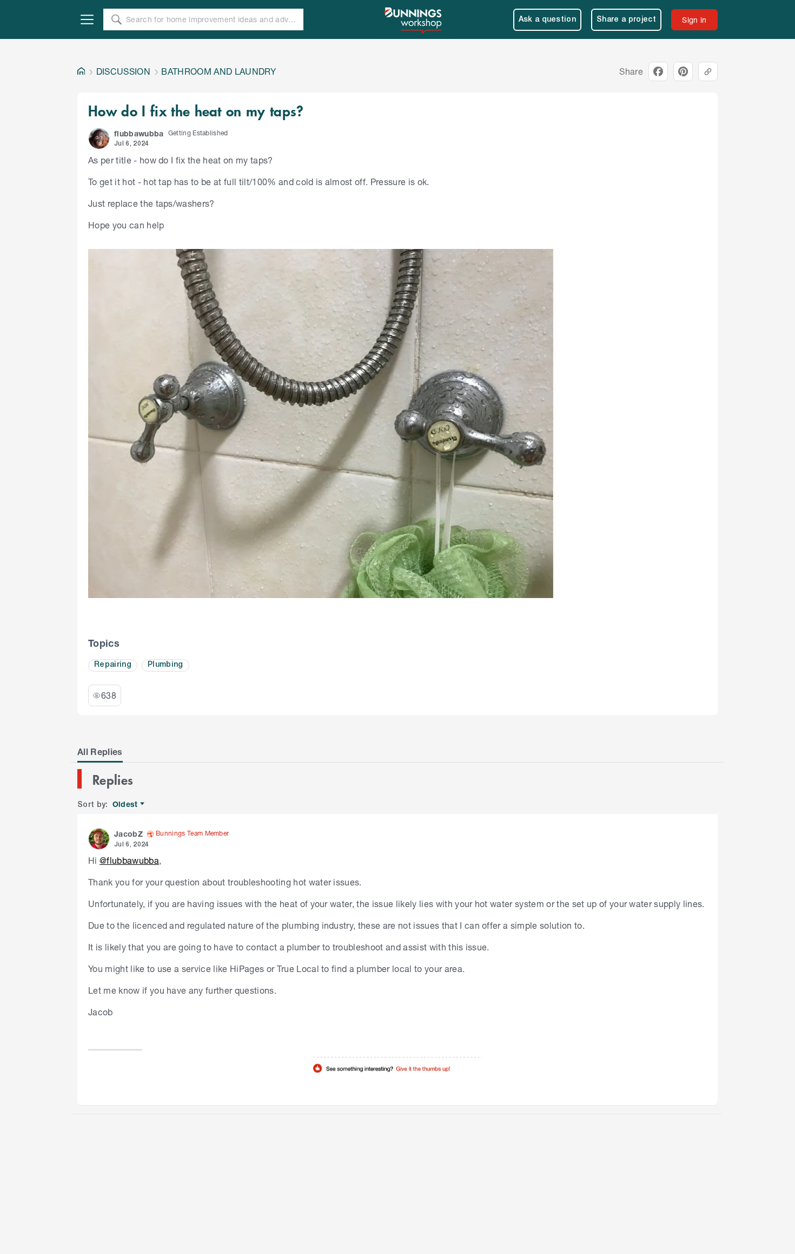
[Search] (116, 19)
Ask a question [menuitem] (548, 19)
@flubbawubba (129, 860)
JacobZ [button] (128, 833)
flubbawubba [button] (139, 133)
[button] (99, 138)
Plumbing (165, 664)
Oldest (125, 804)
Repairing (112, 664)
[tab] (100, 752)
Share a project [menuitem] (626, 19)
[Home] (81, 71)
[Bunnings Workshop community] (413, 19)
